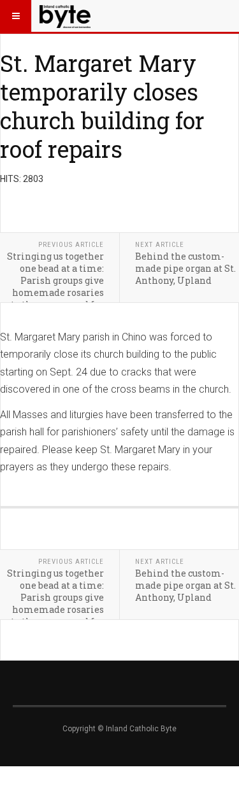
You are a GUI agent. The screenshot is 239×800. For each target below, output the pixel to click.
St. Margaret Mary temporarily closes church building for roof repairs (102, 106)
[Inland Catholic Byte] (65, 16)
